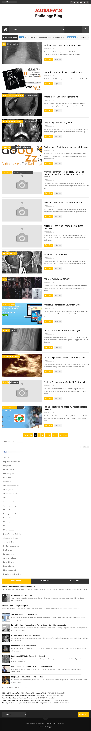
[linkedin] (77, 2)
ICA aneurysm (7, 522)
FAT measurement (8, 470)
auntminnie (61, 37)
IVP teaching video (9, 530)
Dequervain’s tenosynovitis (11, 462)
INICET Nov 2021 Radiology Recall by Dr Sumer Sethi (34, 37)
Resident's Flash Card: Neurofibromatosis (63, 202)
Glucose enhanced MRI (10, 494)
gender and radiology (10, 558)
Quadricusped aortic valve (11, 356)
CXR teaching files (12, 44)
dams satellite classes (10, 408)
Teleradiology (7, 173)
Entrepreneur (7, 466)
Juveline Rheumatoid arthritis (12, 534)
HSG (18, 253)
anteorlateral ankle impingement (13, 95)
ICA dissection (7, 526)
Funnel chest (7, 478)
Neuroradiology (29, 121)
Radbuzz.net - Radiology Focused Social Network (66, 147)
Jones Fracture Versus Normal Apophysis (62, 330)
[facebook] (71, 2)
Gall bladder (7, 482)
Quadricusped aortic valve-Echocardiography (64, 357)
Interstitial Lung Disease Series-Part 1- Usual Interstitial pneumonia (38, 625)
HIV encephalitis (8, 510)
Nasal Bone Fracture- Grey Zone (24, 595)
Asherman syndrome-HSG (55, 254)
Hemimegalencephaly (9, 514)
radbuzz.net (6, 147)
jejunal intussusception (10, 570)
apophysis (6, 330)
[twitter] (74, 2)
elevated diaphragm (9, 542)
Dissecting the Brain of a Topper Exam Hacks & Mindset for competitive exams (26, 703)
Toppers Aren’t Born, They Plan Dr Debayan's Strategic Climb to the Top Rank (26, 700)
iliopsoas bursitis (8, 566)
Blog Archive (74, 581)
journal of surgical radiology (12, 574)
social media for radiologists (21, 147)
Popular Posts (16, 581)
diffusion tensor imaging (10, 538)
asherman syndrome (9, 253)
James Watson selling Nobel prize (15, 606)
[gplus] (84, 2)
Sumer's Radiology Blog (48, 723)
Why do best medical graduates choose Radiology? (31, 667)
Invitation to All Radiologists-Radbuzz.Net (63, 72)
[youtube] (81, 2)
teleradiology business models (23, 173)
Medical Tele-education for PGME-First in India (65, 382)
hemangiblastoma (9, 562)
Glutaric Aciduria (8, 498)
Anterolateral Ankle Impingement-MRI (61, 97)
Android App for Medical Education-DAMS (62, 305)
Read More (48, 59)
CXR (4, 44)
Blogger (49, 727)
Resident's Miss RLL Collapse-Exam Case (62, 45)
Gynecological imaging (10, 506)
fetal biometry (7, 550)
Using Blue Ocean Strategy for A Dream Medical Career (19, 698)
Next (64, 435)
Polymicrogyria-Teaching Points (58, 122)
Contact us (84, 714)
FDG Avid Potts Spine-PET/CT (56, 279)
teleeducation (14, 382)
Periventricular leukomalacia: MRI (24, 646)
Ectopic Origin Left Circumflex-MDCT (25, 635)
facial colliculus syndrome (11, 546)
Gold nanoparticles (9, 502)
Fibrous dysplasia (8, 474)
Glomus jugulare (8, 490)
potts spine (11, 279)
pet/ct (5, 279)
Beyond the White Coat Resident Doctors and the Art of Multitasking (23, 695)
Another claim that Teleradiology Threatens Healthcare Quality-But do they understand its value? (65, 174)
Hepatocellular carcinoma (11, 518)
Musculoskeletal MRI (31, 95)
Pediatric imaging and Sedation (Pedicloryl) (19, 586)
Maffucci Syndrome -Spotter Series (25, 615)
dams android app (9, 305)
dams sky (6, 382)
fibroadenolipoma (9, 554)
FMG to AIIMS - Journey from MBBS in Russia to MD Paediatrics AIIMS (24, 693)
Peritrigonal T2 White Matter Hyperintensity (28, 656)
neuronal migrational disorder (12, 121)
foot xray (14, 330)
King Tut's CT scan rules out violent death (28, 677)
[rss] (87, 2)
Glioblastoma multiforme (11, 486)
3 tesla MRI (6, 458)
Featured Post (45, 581)
